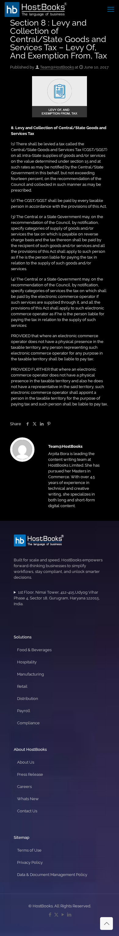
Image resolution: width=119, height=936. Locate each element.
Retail (22, 686)
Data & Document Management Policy (52, 874)
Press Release (30, 774)
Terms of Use (29, 850)
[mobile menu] (111, 9)
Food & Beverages (34, 650)
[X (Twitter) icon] (56, 914)
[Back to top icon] (106, 923)
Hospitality (27, 662)
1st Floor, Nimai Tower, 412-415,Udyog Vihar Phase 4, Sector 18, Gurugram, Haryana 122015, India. (57, 598)
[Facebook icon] (50, 914)
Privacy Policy (30, 862)
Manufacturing (30, 674)
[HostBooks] (36, 9)
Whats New (28, 798)
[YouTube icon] (62, 914)
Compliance (28, 723)
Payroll (23, 710)
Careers (24, 786)
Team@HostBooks (57, 67)
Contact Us (27, 811)
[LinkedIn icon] (69, 914)
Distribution (27, 698)
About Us (25, 762)
